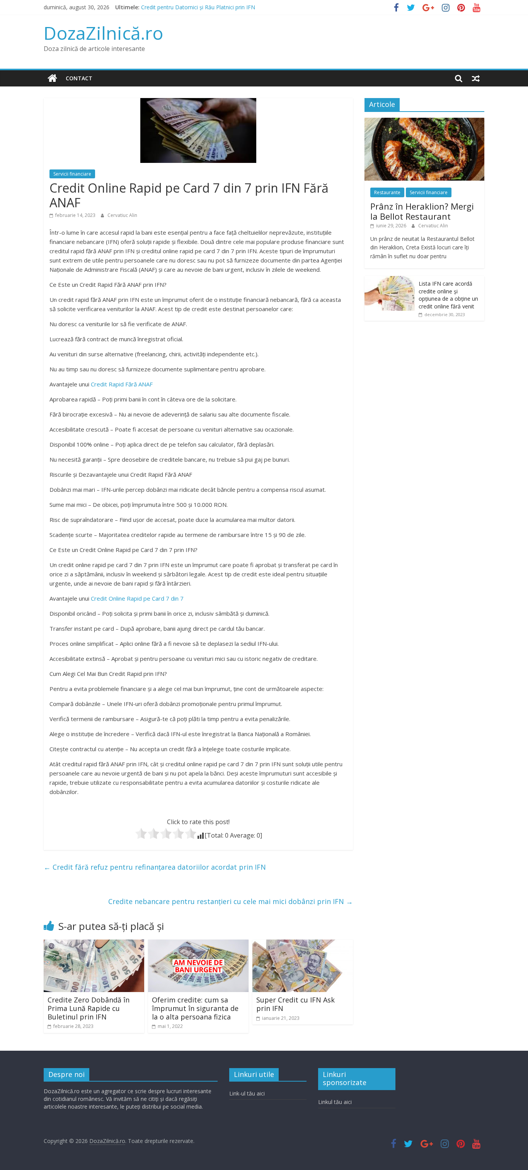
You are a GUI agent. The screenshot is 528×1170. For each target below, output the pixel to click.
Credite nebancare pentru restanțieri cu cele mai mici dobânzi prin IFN (230, 901)
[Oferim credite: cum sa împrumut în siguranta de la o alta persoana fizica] (198, 944)
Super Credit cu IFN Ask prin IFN (295, 1004)
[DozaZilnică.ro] (52, 78)
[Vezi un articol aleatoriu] (475, 78)
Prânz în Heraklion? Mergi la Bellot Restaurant (422, 211)
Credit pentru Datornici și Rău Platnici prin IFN (198, 7)
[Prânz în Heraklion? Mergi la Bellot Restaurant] (424, 121)
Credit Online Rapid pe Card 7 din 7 (137, 598)
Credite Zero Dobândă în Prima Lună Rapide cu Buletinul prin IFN (88, 1008)
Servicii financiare (72, 174)
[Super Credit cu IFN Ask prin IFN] (302, 944)
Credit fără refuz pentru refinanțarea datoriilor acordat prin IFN (155, 867)
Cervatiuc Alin (122, 215)
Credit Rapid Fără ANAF (122, 384)
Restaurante (387, 192)
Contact (79, 78)
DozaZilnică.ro (103, 33)
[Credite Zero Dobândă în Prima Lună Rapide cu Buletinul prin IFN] (94, 944)
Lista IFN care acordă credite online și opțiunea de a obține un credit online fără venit (448, 295)
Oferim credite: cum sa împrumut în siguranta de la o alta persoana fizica (195, 1008)
